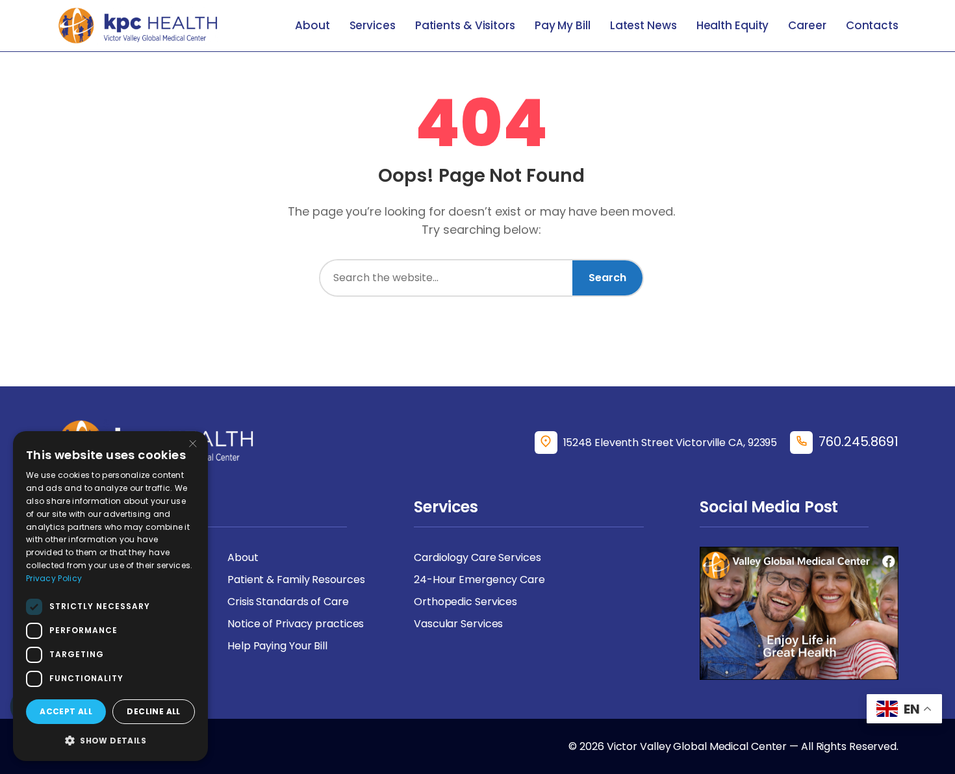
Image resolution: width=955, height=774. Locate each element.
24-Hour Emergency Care (479, 579)
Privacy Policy (54, 578)
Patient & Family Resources (295, 579)
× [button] (192, 445)
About (312, 25)
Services (373, 25)
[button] (110, 740)
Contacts (872, 25)
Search (607, 277)
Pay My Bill (563, 25)
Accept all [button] (66, 711)
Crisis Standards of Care (288, 601)
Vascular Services (458, 623)
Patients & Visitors (465, 25)
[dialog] (110, 596)
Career (807, 25)
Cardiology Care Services (477, 557)
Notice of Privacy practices (295, 623)
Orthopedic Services (465, 601)
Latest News (643, 25)
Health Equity (732, 25)
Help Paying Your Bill (277, 645)
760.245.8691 (858, 441)
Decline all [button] (153, 711)
